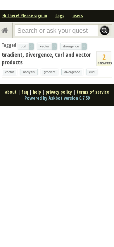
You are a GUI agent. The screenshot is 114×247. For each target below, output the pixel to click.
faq (24, 92)
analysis (29, 72)
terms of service (93, 92)
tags (59, 15)
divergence (72, 72)
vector (9, 72)
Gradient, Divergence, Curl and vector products (46, 58)
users (77, 15)
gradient (49, 72)
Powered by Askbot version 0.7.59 (57, 98)
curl (91, 72)
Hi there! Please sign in (24, 15)
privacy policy (59, 92)
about (11, 92)
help (37, 92)
